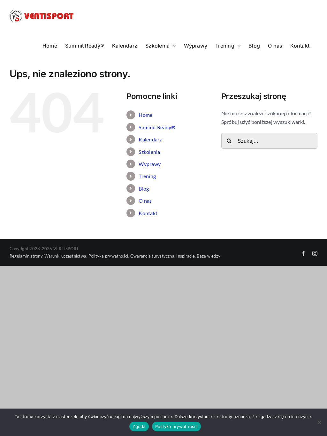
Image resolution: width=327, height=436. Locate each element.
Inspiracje (185, 256)
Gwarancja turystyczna (152, 256)
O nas (145, 201)
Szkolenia (149, 152)
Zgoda (139, 426)
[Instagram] (314, 253)
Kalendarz (150, 139)
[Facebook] (303, 253)
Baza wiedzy (208, 256)
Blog (144, 188)
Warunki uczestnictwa (65, 256)
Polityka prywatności (108, 256)
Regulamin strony (26, 256)
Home (145, 115)
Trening (147, 176)
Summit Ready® (157, 127)
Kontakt (148, 213)
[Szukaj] (269, 140)
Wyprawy (150, 164)
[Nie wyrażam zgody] (319, 422)
